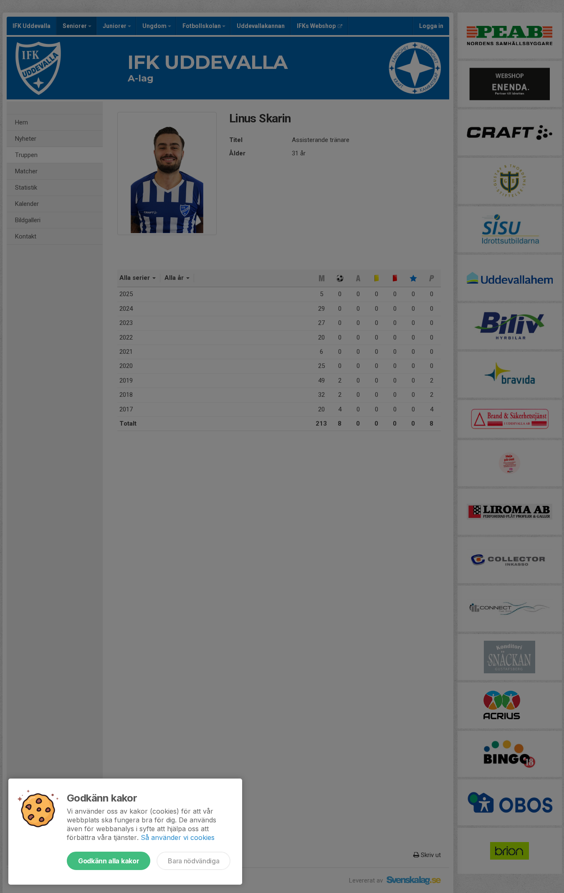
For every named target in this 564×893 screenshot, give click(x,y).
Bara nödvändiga (193, 861)
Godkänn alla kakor (108, 861)
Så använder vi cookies (178, 837)
